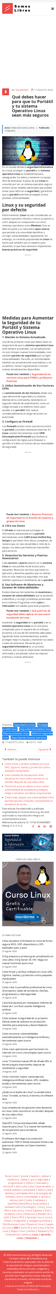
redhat (24, 1179)
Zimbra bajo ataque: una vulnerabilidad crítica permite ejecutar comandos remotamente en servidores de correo (29, 801)
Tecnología (29, 1207)
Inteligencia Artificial (39, 1220)
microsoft (8, 1186)
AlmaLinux (29, 1213)
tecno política (40, 1203)
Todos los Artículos (27, 1289)
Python (30, 1183)
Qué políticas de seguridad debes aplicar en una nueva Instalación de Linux (28, 614)
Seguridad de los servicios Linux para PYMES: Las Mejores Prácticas (29, 378)
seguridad (21, 90)
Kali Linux (17, 1210)
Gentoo (31, 1231)
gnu (32, 1179)
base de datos (43, 1186)
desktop (9, 1193)
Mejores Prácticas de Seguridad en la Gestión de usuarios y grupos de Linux (29, 518)
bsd (49, 1189)
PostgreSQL (19, 1220)
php (32, 1186)
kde (18, 1186)
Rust (47, 1210)
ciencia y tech (17, 1200)
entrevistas (29, 1189)
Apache (34, 1176)
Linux (40, 1207)
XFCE (22, 1217)
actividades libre (24, 1193)
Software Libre (13, 1207)
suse (24, 1186)
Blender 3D (44, 1213)
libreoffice (25, 1203)
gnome (24, 1176)
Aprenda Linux (34, 1217)
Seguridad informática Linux (35, 729)
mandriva (12, 1179)
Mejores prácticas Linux (16, 733)
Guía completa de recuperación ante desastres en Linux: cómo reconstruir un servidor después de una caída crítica (26, 779)
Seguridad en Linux (24, 724)
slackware (40, 1200)
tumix (29, 1200)
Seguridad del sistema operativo (28, 737)
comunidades (31, 1196)
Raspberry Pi (45, 1231)
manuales (41, 1183)
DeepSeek (31, 1238)
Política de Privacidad (38, 1286)
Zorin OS (25, 1227)
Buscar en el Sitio (16, 1286)
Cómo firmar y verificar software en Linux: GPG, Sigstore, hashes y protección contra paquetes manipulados (27, 767)
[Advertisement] (28, 45)
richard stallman (12, 1189)
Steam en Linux (35, 1224)
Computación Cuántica (17, 1234)
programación (16, 1183)
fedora (41, 1189)
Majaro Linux (18, 1231)
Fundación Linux (13, 1213)
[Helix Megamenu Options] (52, 8)
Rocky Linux (11, 1176)
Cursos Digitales (33, 1210)
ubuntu (45, 1196)
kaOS (6, 1217)
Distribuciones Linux (14, 1224)
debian (45, 1176)
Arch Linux (38, 1227)
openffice (13, 1203)
